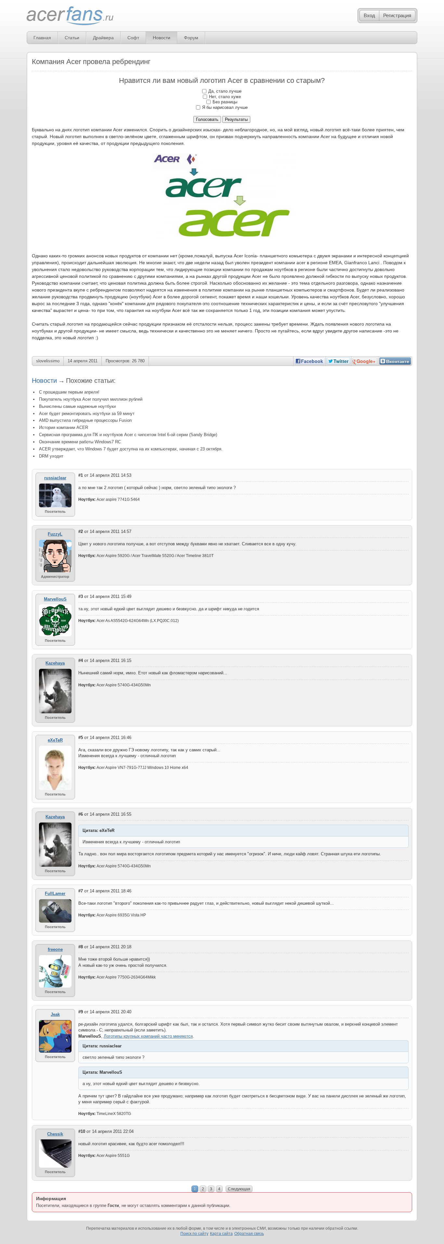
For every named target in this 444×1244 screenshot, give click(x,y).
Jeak (55, 1014)
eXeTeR (55, 740)
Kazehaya (55, 663)
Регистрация (397, 15)
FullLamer (55, 893)
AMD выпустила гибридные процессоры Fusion (85, 420)
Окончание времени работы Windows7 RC (80, 441)
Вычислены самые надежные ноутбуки (77, 406)
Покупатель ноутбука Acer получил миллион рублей (90, 399)
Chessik (55, 1134)
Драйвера (103, 37)
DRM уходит (51, 456)
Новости (161, 37)
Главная (42, 37)
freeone (55, 949)
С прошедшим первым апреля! (69, 392)
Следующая (239, 1189)
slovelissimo (47, 360)
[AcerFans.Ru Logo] (70, 16)
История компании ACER (63, 427)
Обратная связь (249, 1233)
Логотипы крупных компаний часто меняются (148, 1036)
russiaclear (55, 477)
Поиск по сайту (194, 1233)
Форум (191, 37)
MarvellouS (55, 599)
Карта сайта (221, 1233)
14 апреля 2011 (83, 360)
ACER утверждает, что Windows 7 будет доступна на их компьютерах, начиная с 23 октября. (131, 449)
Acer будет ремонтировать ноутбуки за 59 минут (87, 413)
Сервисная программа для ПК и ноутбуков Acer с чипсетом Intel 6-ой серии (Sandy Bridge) (128, 434)
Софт (133, 37)
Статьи (72, 37)
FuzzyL (55, 534)
